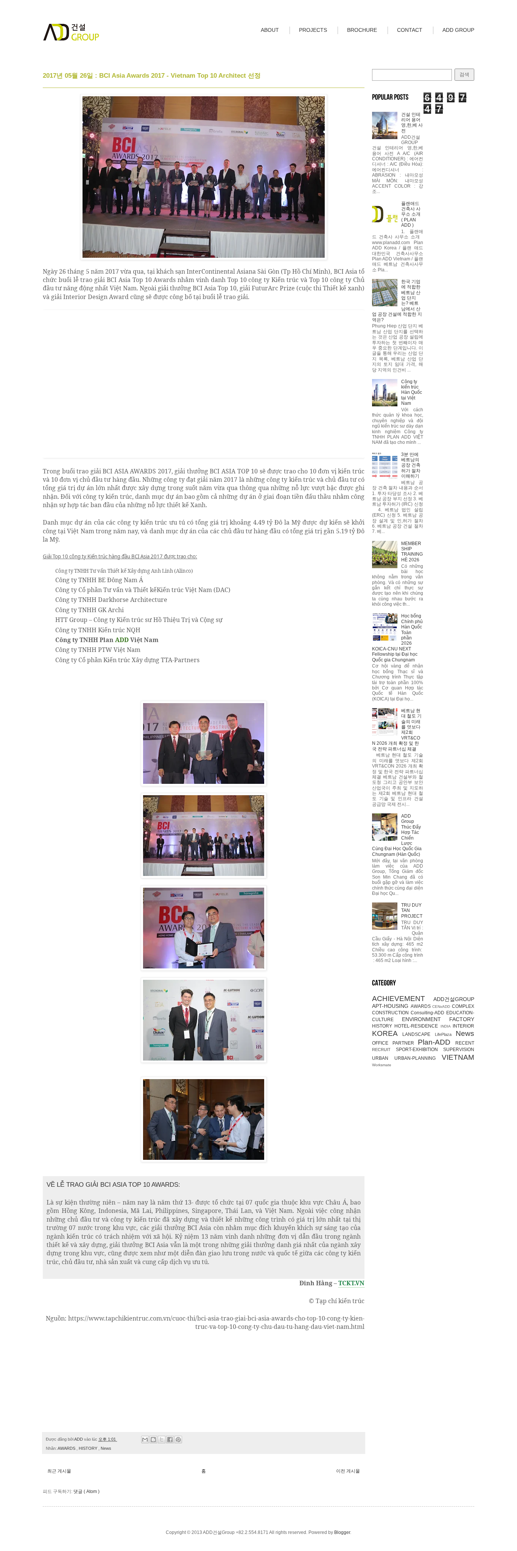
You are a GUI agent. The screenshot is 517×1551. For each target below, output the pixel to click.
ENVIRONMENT (426, 1019)
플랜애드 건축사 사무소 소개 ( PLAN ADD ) (410, 214)
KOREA (387, 1033)
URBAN (383, 1058)
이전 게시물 (348, 1471)
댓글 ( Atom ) (86, 1491)
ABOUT (270, 30)
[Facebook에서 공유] (170, 1439)
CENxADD (442, 1006)
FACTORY (461, 1019)
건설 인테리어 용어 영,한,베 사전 (412, 122)
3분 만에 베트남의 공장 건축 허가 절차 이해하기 (410, 465)
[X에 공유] (161, 1439)
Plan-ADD (436, 1042)
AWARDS (67, 1448)
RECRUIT (384, 1049)
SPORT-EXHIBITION (419, 1049)
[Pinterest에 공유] (178, 1439)
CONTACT (409, 30)
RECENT (464, 1043)
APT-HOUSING (391, 1006)
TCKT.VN (351, 1283)
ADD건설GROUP (453, 999)
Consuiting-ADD (428, 1012)
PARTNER (405, 1043)
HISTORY (88, 1448)
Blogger (342, 1532)
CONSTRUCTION (391, 1012)
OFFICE (382, 1043)
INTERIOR (463, 1026)
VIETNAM (458, 1057)
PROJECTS (313, 30)
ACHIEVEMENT (402, 999)
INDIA (447, 1026)
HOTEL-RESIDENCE (417, 1026)
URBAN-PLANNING (418, 1058)
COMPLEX (463, 1006)
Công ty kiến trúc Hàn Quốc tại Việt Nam (411, 392)
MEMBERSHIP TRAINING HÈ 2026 (412, 551)
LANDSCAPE (418, 1034)
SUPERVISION (458, 1049)
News (106, 1448)
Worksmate (381, 1065)
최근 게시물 (59, 1471)
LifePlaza (445, 1034)
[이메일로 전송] (145, 1439)
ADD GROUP (458, 30)
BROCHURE (362, 30)
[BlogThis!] (153, 1439)
